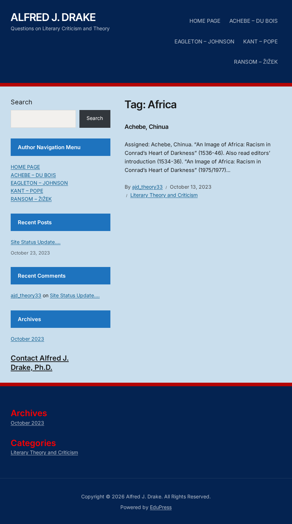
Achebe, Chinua (146, 126)
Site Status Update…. (36, 242)
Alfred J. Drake (53, 17)
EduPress (161, 507)
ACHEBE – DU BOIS (253, 20)
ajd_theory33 (147, 187)
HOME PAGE (204, 20)
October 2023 (27, 339)
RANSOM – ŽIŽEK (256, 61)
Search (21, 102)
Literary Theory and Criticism (164, 195)
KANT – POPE (260, 41)
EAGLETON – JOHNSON (204, 41)
